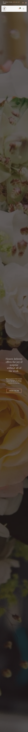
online (14, 2)
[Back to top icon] (25, 729)
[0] (19, 9)
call (19, 2)
